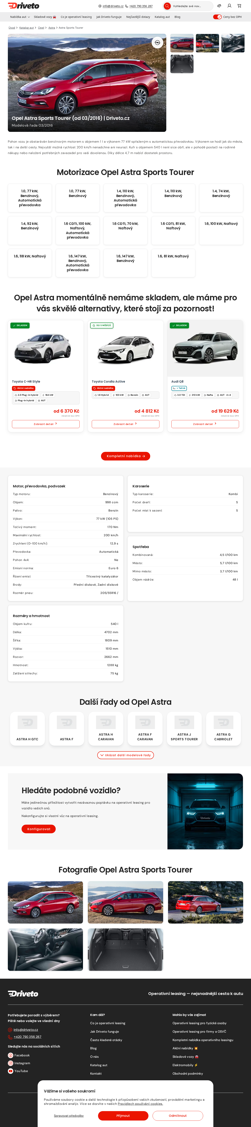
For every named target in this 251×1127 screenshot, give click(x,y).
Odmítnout (178, 1115)
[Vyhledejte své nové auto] (167, 6)
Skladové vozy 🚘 (186, 1057)
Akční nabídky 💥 (185, 1048)
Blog (93, 1048)
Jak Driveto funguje (104, 1031)
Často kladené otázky (106, 1040)
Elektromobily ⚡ (185, 1065)
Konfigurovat (39, 829)
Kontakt (96, 1073)
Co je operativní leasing (107, 1023)
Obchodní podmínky (188, 1073)
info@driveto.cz (113, 6)
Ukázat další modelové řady (128, 755)
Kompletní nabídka (124, 456)
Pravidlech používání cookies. (140, 1104)
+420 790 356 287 (141, 6)
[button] (20, 17)
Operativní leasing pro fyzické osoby (199, 1023)
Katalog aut (98, 1065)
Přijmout (123, 1115)
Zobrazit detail (43, 424)
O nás (94, 1057)
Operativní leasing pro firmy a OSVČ (199, 1031)
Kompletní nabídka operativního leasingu (203, 1040)
